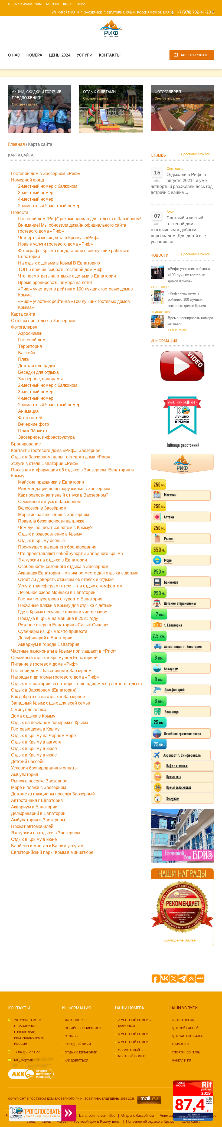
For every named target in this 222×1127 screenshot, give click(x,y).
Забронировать (194, 55)
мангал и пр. (181, 1060)
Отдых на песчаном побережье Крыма (49, 722)
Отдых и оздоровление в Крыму (50, 534)
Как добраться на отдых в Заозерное (48, 696)
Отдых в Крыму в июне (34, 755)
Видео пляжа (74, 4)
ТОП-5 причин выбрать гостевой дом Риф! (60, 269)
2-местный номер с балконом (47, 186)
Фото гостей (30, 417)
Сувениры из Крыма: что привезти (52, 631)
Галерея (52, 4)
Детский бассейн (28, 761)
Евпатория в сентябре (97, 1115)
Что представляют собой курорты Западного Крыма (70, 553)
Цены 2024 (59, 55)
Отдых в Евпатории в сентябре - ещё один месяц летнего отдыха (76, 683)
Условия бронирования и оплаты (44, 768)
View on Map (160, 12)
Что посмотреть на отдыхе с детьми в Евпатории (67, 276)
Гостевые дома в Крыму (35, 729)
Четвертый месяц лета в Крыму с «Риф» (59, 237)
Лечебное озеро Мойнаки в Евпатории (57, 592)
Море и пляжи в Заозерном (38, 787)
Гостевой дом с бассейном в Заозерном (51, 670)
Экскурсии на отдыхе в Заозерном (45, 833)
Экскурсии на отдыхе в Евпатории (52, 560)
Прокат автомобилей (32, 826)
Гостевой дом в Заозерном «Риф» (45, 173)
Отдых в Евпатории (81, 1052)
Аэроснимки (30, 333)
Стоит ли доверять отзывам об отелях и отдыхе (66, 579)
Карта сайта (23, 314)
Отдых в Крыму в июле (34, 748)
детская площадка (187, 1036)
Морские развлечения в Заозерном (53, 514)
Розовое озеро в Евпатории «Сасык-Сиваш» (63, 625)
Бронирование (26, 444)
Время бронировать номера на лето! (55, 282)
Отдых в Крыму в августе (36, 742)
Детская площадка (36, 365)
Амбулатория (24, 774)
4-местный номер (35, 199)
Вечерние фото (33, 424)
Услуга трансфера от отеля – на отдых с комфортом (70, 586)
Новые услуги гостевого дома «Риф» (55, 244)
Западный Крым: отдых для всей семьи (50, 703)
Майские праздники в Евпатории (51, 482)
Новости (19, 212)
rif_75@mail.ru (26, 1060)
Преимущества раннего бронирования (57, 547)
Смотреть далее (24, 104)
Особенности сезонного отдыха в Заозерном (63, 566)
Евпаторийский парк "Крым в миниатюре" (53, 852)
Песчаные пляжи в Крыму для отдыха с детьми (65, 605)
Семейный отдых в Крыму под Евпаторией (54, 657)
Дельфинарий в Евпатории (45, 638)
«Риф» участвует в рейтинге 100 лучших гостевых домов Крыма (187, 299)
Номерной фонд (27, 180)
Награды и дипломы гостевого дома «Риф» (55, 677)
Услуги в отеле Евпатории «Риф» (44, 463)
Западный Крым (78, 1044)
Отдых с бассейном (137, 1115)
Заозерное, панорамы (40, 378)
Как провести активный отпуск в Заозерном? (63, 495)
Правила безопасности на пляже (51, 521)
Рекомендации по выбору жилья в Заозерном (64, 488)
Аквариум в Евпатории (34, 807)
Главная (16, 144)
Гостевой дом (31, 340)
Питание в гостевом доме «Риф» (44, 664)
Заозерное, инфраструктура (46, 437)
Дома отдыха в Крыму (33, 716)
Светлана (175, 169)
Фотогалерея (24, 327)
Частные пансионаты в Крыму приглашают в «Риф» (63, 651)
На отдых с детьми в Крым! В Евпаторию (59, 263)
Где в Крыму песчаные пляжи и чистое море (62, 612)
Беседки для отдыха (38, 372)
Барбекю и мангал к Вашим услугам (47, 846)
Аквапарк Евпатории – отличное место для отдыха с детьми (78, 573)
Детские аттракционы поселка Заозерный (53, 794)
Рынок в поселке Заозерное (39, 781)
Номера (34, 55)
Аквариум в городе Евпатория (48, 644)
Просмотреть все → (197, 154)
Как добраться (76, 1060)
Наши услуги (183, 1008)
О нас (14, 55)
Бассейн (26, 353)
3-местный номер (35, 192)
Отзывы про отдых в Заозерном (43, 320)
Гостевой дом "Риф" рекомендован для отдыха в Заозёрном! (79, 218)
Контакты (109, 55)
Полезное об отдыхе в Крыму (150, 1121)
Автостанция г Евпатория (37, 800)
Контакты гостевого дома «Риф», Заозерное (55, 450)
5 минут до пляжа (28, 709)
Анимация (28, 411)
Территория (30, 346)
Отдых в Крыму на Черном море (43, 735)
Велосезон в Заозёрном (42, 508)
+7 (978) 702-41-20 (27, 1051)
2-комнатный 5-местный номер (49, 205)
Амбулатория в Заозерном (38, 820)
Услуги (84, 55)
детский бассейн (186, 1028)
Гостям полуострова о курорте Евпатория (60, 599)
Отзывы (158, 155)
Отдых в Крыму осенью (41, 540)
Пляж (23, 359)
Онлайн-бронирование (84, 1028)
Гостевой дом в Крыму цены (97, 1121)
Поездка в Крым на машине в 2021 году (58, 618)
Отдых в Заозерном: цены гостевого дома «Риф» (60, 457)
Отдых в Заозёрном (25, 4)
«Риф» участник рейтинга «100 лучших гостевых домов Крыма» (189, 275)
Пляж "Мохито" (33, 430)
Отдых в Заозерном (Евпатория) (43, 690)
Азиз (170, 212)
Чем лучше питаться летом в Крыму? (55, 527)
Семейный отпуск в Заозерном (49, 501)
